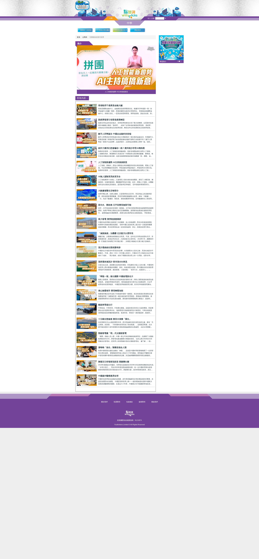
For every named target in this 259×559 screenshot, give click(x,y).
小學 (111, 18)
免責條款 (129, 402)
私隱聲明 (117, 402)
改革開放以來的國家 (102, 30)
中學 (129, 23)
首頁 (78, 37)
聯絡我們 (154, 402)
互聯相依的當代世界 (120, 30)
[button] (82, 98)
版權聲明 (142, 402)
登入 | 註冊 (151, 18)
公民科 (84, 37)
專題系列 (137, 30)
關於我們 (104, 402)
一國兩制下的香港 (85, 30)
